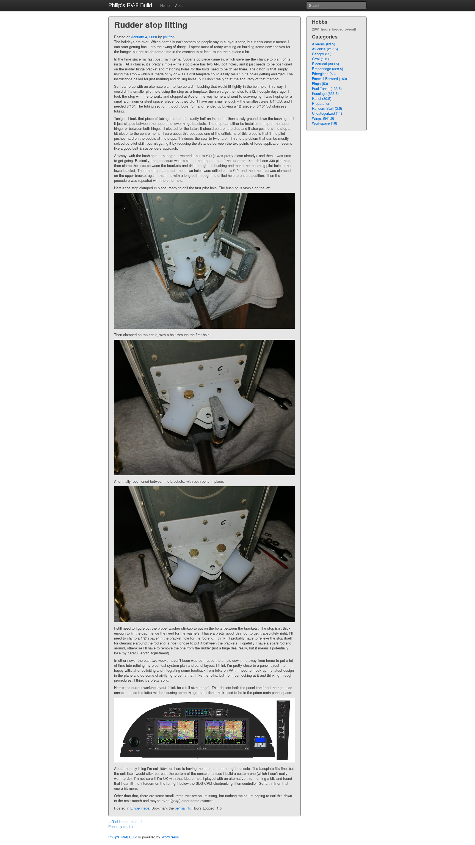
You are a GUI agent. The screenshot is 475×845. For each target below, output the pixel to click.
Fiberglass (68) (324, 73)
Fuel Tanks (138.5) (327, 88)
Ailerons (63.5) (323, 43)
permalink (182, 808)
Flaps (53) (320, 83)
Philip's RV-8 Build (130, 5)
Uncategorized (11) (327, 113)
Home (165, 5)
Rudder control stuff (125, 821)
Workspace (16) (324, 123)
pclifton (169, 36)
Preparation (321, 103)
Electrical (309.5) (325, 63)
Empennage (139, 808)
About (179, 5)
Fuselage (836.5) (325, 93)
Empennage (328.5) (327, 68)
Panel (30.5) (321, 98)
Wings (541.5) (323, 118)
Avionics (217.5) (325, 48)
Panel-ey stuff (120, 826)
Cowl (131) (320, 58)
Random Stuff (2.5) (327, 108)
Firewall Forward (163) (329, 78)
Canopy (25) (321, 53)
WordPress (170, 836)
